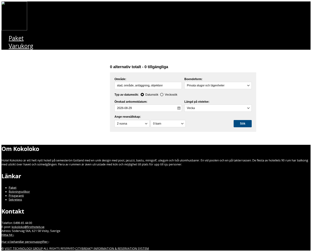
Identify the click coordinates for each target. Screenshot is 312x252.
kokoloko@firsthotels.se (28, 227)
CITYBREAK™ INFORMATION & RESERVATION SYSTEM (112, 249)
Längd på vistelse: (196, 101)
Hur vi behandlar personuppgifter (24, 242)
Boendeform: (193, 79)
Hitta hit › (7, 235)
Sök (242, 123)
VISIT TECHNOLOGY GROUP (24, 249)
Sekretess (15, 200)
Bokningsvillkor (19, 192)
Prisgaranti (16, 196)
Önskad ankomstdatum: (130, 101)
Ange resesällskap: (127, 116)
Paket (12, 188)
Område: (120, 79)
